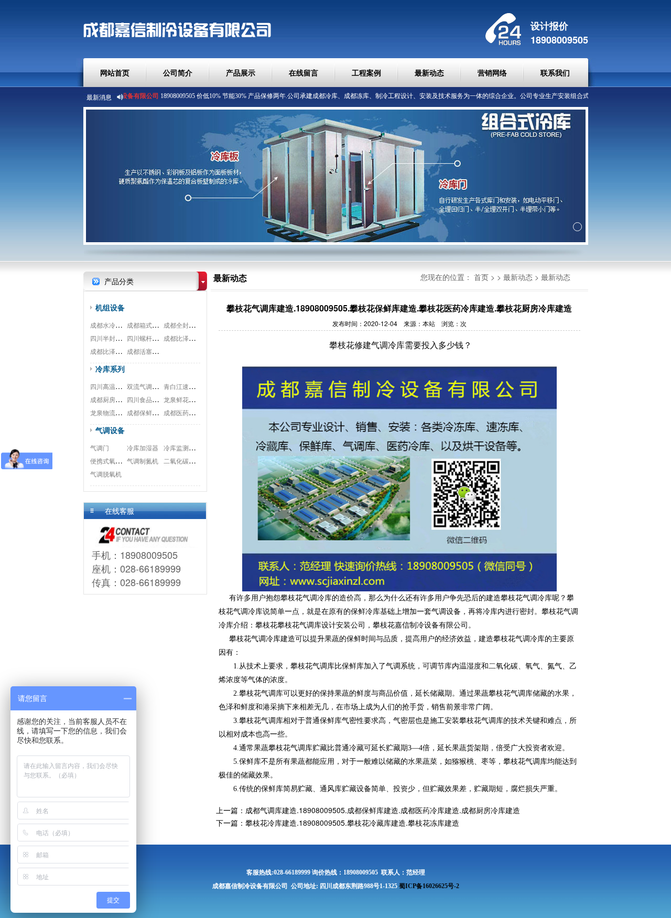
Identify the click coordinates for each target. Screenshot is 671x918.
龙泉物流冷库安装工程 (121, 412)
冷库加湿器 (142, 447)
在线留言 (303, 72)
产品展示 (240, 72)
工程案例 (366, 72)
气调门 (99, 447)
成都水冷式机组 (112, 324)
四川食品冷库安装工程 (158, 399)
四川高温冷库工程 (115, 386)
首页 (481, 277)
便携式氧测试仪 (112, 460)
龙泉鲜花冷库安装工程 (195, 399)
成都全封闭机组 (186, 324)
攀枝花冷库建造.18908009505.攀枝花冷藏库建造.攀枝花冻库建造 (352, 822)
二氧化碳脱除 (182, 460)
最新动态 (429, 72)
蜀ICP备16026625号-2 (429, 886)
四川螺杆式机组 (149, 337)
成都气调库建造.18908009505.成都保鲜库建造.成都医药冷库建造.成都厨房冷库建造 (382, 810)
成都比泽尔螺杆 (186, 337)
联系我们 (555, 72)
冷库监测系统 (182, 447)
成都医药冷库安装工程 (195, 412)
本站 (429, 323)
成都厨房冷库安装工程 (121, 399)
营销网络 (492, 72)
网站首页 (114, 72)
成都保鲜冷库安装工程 (158, 412)
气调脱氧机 (106, 473)
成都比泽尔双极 (112, 351)
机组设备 (110, 307)
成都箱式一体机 (149, 324)
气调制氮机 (142, 460)
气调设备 (110, 430)
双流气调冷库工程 (152, 386)
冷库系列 (110, 368)
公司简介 (177, 72)
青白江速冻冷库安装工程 (198, 386)
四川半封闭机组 (112, 337)
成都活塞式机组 (149, 351)
